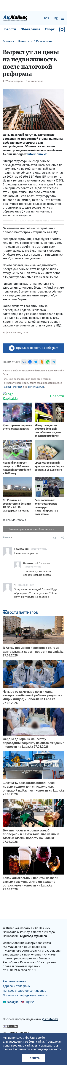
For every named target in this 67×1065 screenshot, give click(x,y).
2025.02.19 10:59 (39, 548)
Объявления (30, 29)
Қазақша (13, 1002)
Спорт (50, 29)
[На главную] (15, 18)
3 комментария (34, 81)
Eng (55, 18)
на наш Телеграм (12, 386)
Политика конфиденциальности (25, 995)
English (29, 1002)
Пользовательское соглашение (24, 990)
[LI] (11, 1011)
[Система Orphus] (10, 1026)
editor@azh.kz (36, 386)
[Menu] (62, 18)
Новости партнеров (20, 612)
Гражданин (44, 563)
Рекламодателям (14, 981)
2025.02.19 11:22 (26, 584)
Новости (9, 29)
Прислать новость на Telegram (37, 348)
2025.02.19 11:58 (33, 566)
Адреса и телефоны (17, 986)
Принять (33, 1058)
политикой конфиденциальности (38, 1049)
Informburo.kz (37, 154)
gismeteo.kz (50, 1019)
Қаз (46, 18)
